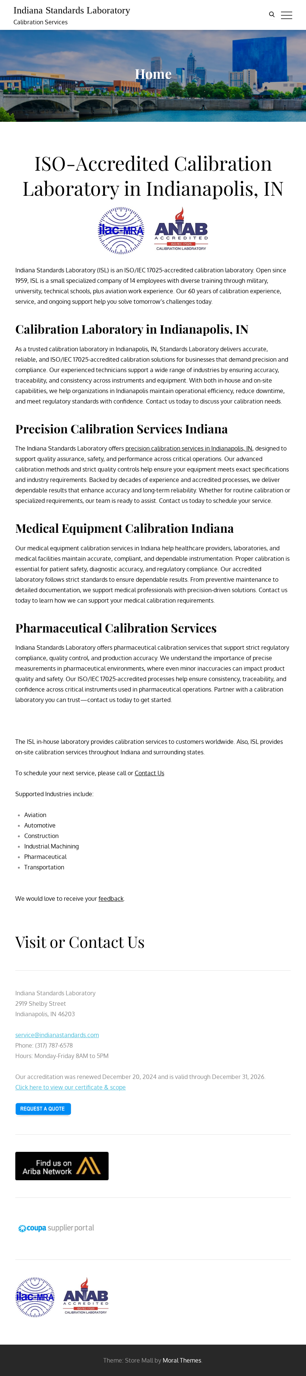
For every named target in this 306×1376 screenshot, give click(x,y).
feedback (111, 898)
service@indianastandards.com (57, 1035)
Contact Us (149, 773)
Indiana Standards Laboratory (71, 10)
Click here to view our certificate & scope (70, 1087)
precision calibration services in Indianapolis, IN (188, 448)
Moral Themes (182, 1360)
